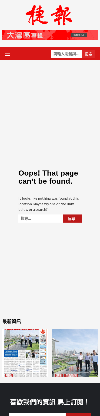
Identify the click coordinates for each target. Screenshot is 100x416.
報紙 (9, 375)
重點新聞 (71, 375)
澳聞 (59, 375)
